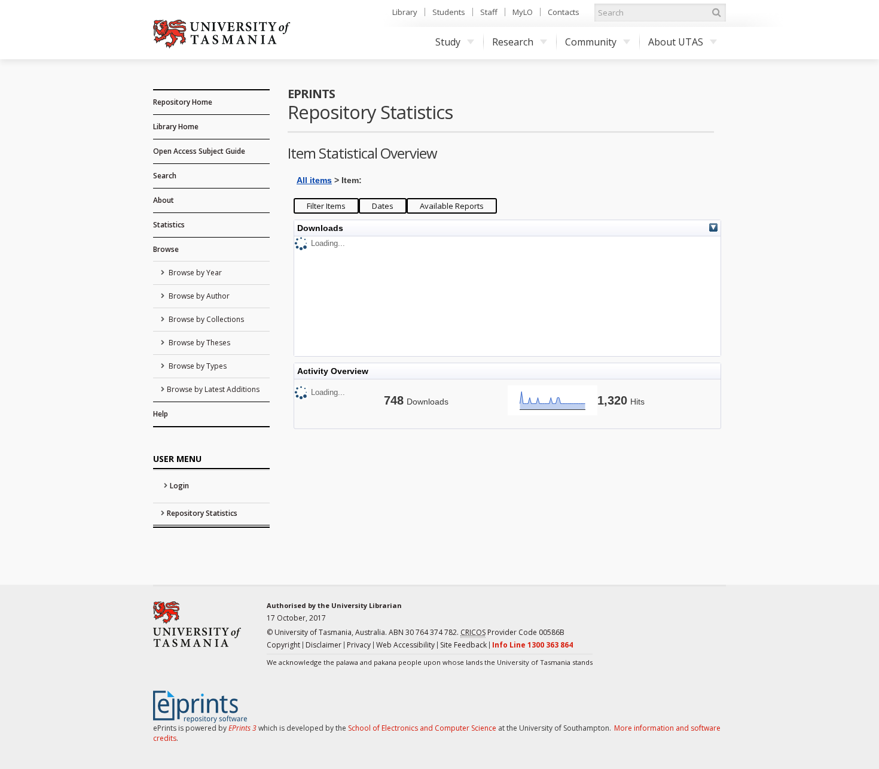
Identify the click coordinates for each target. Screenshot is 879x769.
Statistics (169, 225)
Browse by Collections (205, 319)
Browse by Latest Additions (213, 389)
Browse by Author (198, 296)
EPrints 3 (242, 728)
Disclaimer (323, 645)
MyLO (522, 12)
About (163, 200)
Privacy (359, 645)
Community (590, 41)
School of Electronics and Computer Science (422, 728)
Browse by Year (194, 273)
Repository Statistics (202, 513)
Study (447, 41)
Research (512, 41)
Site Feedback (463, 645)
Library (404, 12)
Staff (489, 12)
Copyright (283, 645)
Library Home (176, 126)
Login (179, 486)
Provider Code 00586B (512, 632)
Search (164, 176)
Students (448, 12)
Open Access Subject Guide (199, 151)
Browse (166, 249)
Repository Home (182, 102)
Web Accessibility (405, 645)
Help (160, 414)
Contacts (563, 12)
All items (314, 180)
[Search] (716, 12)
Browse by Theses (198, 343)
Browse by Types (197, 366)
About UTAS (675, 41)
